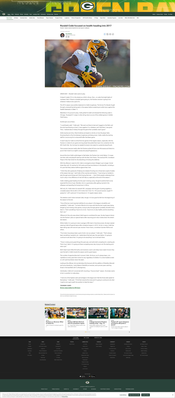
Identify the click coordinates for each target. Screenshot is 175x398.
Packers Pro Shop (85, 361)
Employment (85, 359)
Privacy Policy (65, 396)
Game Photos (71, 344)
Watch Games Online (58, 359)
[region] (87, 395)
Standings (30, 350)
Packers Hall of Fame (85, 355)
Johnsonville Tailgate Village (128, 355)
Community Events (112, 348)
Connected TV (58, 346)
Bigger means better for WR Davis (70, 287)
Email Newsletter (43, 359)
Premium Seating (144, 348)
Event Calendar (99, 346)
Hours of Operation (85, 348)
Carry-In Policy (128, 348)
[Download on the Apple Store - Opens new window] (82, 376)
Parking (85, 350)
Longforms (43, 348)
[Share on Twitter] (107, 35)
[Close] (172, 394)
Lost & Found (85, 368)
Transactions (29, 348)
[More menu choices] (59, 14)
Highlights (58, 344)
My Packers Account (144, 344)
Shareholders (112, 357)
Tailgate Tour (112, 346)
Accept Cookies (145, 394)
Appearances (112, 344)
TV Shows (58, 357)
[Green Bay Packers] (87, 382)
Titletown (85, 366)
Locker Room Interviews (58, 350)
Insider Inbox (43, 344)
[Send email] (110, 35)
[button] (86, 331)
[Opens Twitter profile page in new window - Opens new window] (66, 37)
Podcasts (58, 355)
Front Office (29, 355)
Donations (112, 350)
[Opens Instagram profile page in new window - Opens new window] (68, 37)
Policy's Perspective (43, 350)
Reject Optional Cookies (134, 394)
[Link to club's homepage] (3, 14)
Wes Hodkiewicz (69, 33)
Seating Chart (128, 350)
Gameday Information (128, 344)
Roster (29, 344)
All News (42, 355)
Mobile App (43, 357)
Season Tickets (144, 346)
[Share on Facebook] (105, 35)
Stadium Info (85, 346)
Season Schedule (99, 344)
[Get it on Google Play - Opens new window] (92, 377)
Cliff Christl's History (43, 346)
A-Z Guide (85, 344)
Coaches (29, 346)
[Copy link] (113, 34)
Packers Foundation (112, 355)
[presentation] (129, 332)
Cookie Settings (123, 394)
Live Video (58, 348)
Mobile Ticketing (144, 350)
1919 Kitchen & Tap (85, 364)
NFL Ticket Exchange (144, 355)
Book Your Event (85, 357)
